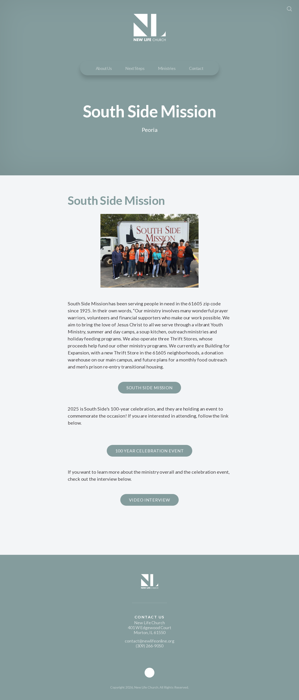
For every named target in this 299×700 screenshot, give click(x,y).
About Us (104, 68)
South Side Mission (149, 387)
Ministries (166, 68)
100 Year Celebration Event (149, 450)
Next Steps (134, 68)
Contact (196, 68)
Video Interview (149, 499)
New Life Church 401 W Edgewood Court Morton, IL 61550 (149, 627)
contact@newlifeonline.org (149, 640)
